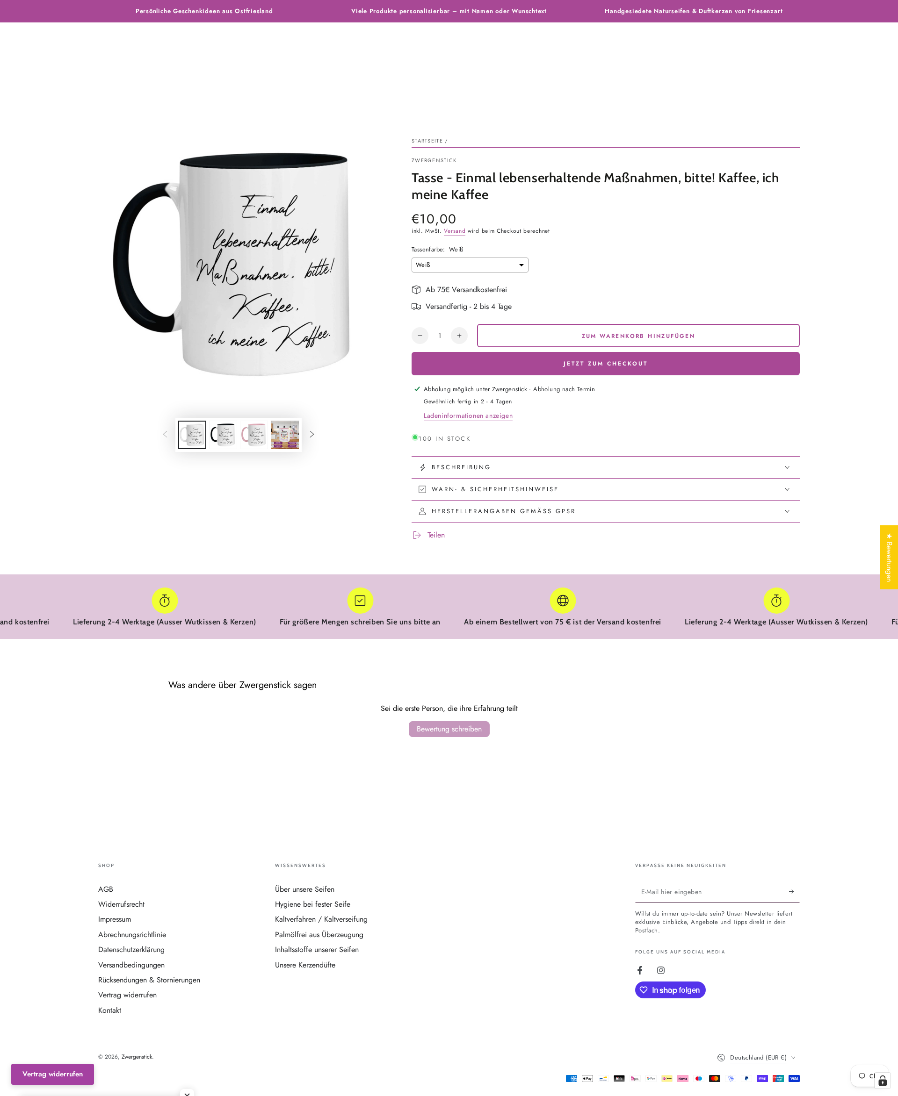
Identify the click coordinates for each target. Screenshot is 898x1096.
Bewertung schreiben (449, 729)
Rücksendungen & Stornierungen (149, 979)
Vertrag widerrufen (127, 994)
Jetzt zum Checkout (606, 363)
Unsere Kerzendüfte (305, 965)
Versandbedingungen (131, 965)
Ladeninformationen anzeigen (468, 415)
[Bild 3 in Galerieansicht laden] (254, 435)
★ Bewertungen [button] (889, 556)
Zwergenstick (434, 160)
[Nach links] (165, 435)
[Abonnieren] (794, 891)
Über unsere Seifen (304, 889)
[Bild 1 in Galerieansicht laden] (192, 435)
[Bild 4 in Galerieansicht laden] (285, 435)
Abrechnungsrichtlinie (132, 934)
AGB (105, 889)
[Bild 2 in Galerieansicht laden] (223, 435)
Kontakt (109, 1010)
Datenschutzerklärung (131, 949)
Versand (454, 231)
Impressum (114, 919)
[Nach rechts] (312, 435)
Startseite (427, 140)
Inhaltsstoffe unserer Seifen (317, 949)
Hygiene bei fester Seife (312, 904)
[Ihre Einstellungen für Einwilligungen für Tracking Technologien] (883, 1081)
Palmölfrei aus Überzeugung (319, 934)
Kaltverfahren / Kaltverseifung (321, 919)
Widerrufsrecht (121, 904)
